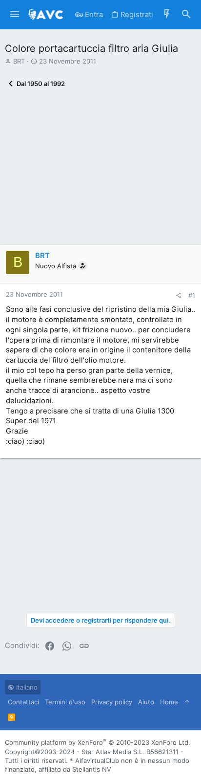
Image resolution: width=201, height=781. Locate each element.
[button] (14, 14)
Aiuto (146, 702)
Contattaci (23, 702)
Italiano (26, 687)
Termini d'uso (65, 702)
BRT (19, 61)
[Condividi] (178, 295)
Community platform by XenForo (97, 742)
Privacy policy (111, 702)
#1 (191, 295)
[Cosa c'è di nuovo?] (167, 14)
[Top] (187, 701)
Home (169, 702)
